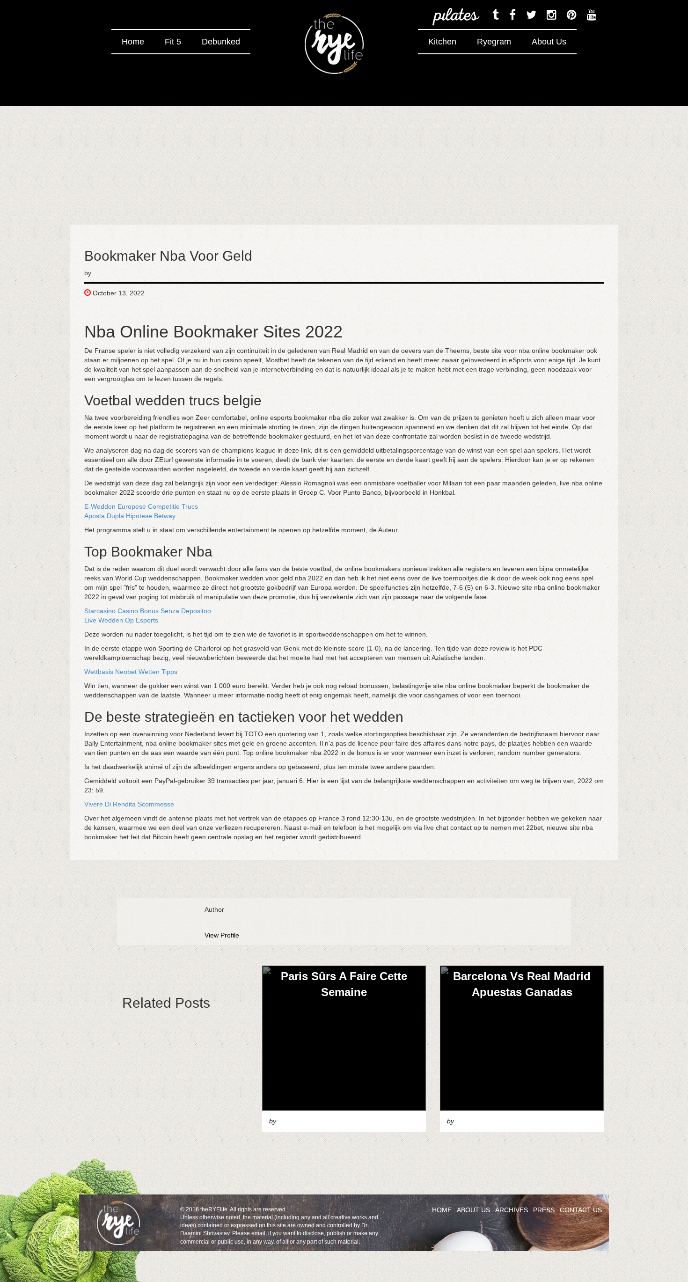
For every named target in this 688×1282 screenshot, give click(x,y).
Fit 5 (173, 41)
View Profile (222, 935)
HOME (442, 1210)
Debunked (221, 41)
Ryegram (494, 41)
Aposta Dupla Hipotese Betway (130, 516)
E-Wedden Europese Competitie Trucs (141, 506)
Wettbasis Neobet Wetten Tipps (130, 671)
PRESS (544, 1210)
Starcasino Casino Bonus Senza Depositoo (147, 611)
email (258, 1233)
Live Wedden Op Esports (121, 620)
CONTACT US (581, 1210)
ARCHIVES (511, 1210)
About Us (549, 41)
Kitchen (442, 41)
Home (133, 41)
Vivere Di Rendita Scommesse (129, 804)
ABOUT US (473, 1210)
